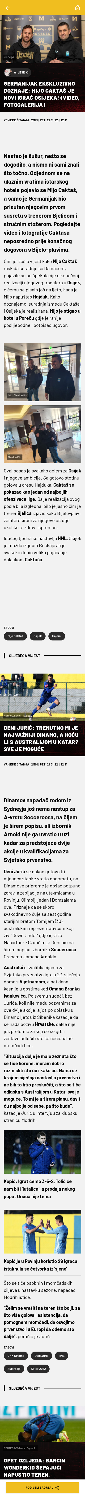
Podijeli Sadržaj (40, 1487)
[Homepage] (77, 8)
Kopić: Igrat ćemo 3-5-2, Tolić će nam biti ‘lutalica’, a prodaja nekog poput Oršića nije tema (39, 1188)
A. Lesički (21, 72)
